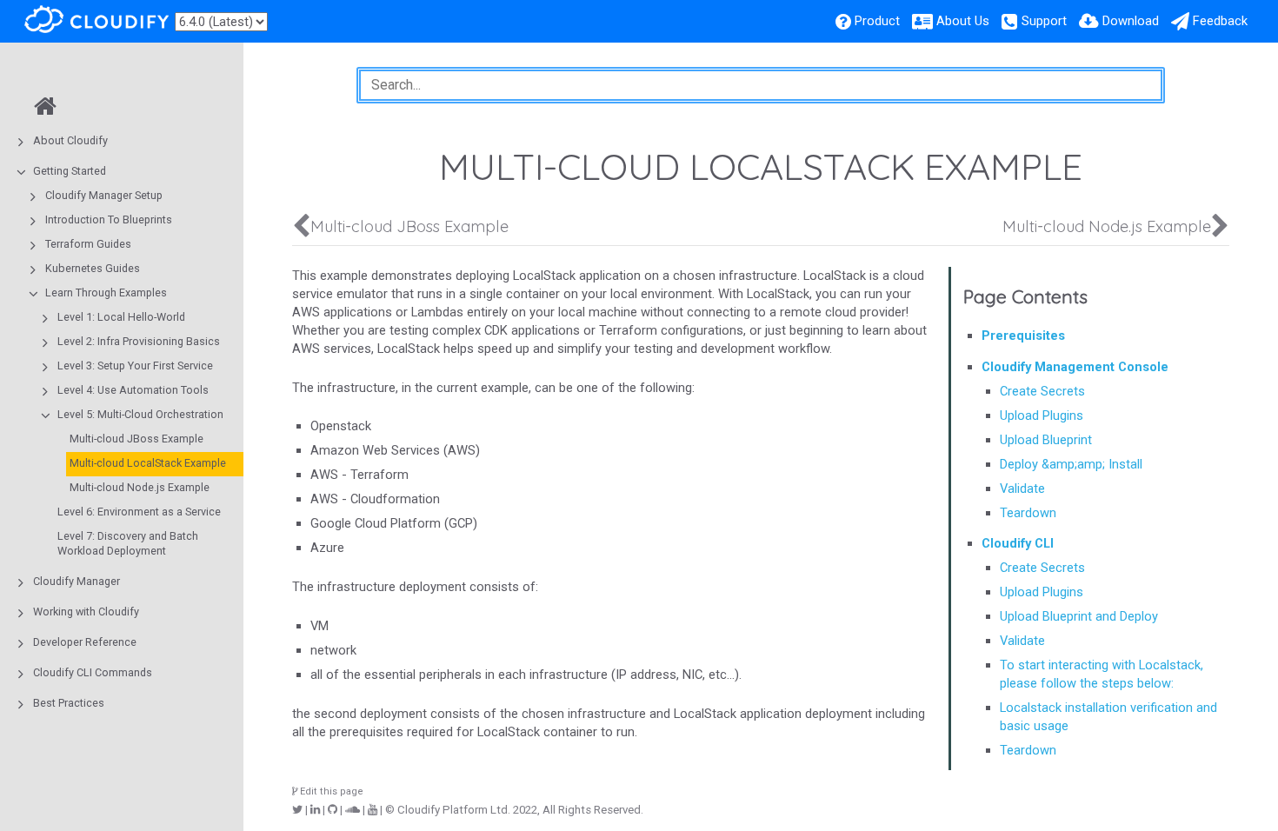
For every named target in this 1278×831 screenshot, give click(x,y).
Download (1130, 21)
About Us (962, 21)
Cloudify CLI (1018, 543)
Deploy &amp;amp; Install (1071, 464)
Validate (1022, 488)
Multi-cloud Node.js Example (140, 487)
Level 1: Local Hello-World (121, 316)
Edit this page (330, 791)
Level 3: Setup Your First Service (135, 365)
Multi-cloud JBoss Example (136, 438)
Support (1044, 21)
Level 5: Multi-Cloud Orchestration (140, 414)
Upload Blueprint (1046, 440)
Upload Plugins (1041, 415)
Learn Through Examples (106, 292)
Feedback (1220, 21)
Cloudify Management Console (1075, 367)
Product (877, 21)
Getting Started (69, 170)
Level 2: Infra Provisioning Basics (138, 341)
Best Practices (68, 702)
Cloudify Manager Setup (104, 195)
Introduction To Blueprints (108, 219)
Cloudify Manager (76, 581)
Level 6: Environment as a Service (139, 511)
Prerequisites (1023, 335)
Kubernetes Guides (92, 268)
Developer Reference (84, 641)
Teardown (1028, 513)
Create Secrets (1042, 391)
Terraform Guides (88, 243)
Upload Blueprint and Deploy (1079, 616)
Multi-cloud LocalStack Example (148, 462)
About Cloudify (70, 140)
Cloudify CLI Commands (92, 672)
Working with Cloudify (86, 611)
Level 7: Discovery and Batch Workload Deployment (127, 543)
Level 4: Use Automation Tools (133, 389)
